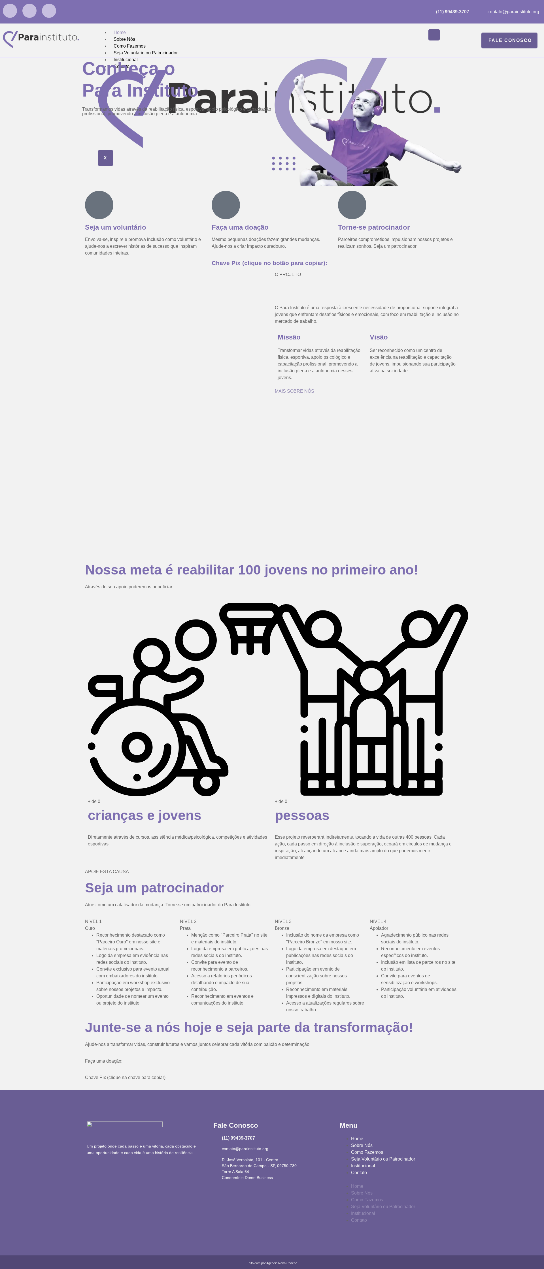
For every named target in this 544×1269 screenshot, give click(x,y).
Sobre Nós (124, 39)
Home (120, 32)
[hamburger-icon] (434, 34)
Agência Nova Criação (281, 1263)
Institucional (363, 1165)
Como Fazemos (130, 46)
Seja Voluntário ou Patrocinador (146, 52)
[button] (398, 1179)
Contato (359, 1172)
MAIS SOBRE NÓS (294, 391)
